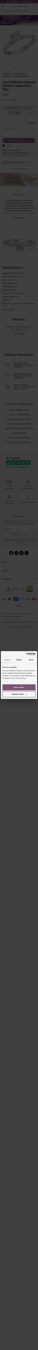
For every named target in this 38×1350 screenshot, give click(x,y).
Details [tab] (19, 660)
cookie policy (20, 678)
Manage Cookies (18, 694)
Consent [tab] (7, 660)
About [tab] (31, 660)
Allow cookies (19, 687)
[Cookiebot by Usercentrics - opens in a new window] (27, 654)
